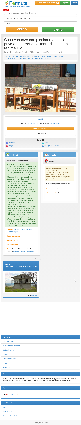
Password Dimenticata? (10, 416)
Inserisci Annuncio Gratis (45, 2)
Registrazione (7, 411)
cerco (22, 29)
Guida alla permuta (9, 350)
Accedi (74, 2)
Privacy (5, 363)
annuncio (34, 295)
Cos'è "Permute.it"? (9, 341)
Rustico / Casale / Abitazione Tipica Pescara (48, 56)
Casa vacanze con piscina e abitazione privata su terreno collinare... (30, 58)
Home (8, 56)
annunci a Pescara (18, 251)
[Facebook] (12, 394)
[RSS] (17, 394)
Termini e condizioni (9, 359)
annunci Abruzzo (29, 251)
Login (4, 407)
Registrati (65, 2)
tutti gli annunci (31, 123)
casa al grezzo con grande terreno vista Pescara (21, 266)
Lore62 (40, 119)
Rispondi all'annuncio (41, 128)
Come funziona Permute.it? (12, 346)
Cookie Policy (7, 367)
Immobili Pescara (25, 56)
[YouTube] (6, 394)
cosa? (6, 10)
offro (58, 29)
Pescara (8, 264)
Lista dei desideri (54, 123)
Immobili (15, 56)
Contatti (5, 354)
